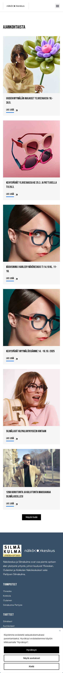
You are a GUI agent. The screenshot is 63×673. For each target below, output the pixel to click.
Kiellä (31, 666)
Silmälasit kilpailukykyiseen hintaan (26, 431)
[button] (57, 5)
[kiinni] (60, 630)
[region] (31, 650)
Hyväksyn (31, 649)
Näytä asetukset (31, 658)
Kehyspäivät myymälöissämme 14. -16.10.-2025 (30, 351)
